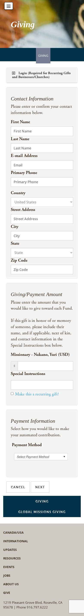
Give (6, 593)
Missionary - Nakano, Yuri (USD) (40, 354)
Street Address (23, 209)
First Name (20, 122)
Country (18, 193)
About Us (11, 584)
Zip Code (19, 260)
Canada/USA (13, 532)
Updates (10, 550)
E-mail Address (24, 155)
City (14, 226)
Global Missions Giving (42, 512)
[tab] (42, 75)
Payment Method (27, 445)
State (15, 243)
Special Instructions (28, 373)
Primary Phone (24, 172)
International (15, 541)
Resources (12, 558)
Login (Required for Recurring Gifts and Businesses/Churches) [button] (41, 75)
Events (8, 567)
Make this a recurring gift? (37, 394)
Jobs (6, 575)
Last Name (20, 139)
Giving (43, 56)
